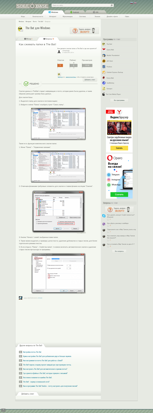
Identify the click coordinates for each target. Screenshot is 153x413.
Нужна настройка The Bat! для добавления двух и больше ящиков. (47, 356)
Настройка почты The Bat (32, 352)
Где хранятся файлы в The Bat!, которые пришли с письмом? (45, 373)
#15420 (40, 298)
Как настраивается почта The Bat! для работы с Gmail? (43, 361)
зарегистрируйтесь (71, 77)
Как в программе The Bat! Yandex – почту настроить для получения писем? (50, 386)
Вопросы (47, 21)
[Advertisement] (37, 64)
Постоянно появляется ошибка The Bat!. (37, 378)
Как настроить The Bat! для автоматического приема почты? (45, 369)
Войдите (60, 77)
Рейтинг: (73, 60)
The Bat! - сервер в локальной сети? (36, 382)
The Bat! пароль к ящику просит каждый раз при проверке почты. (47, 365)
